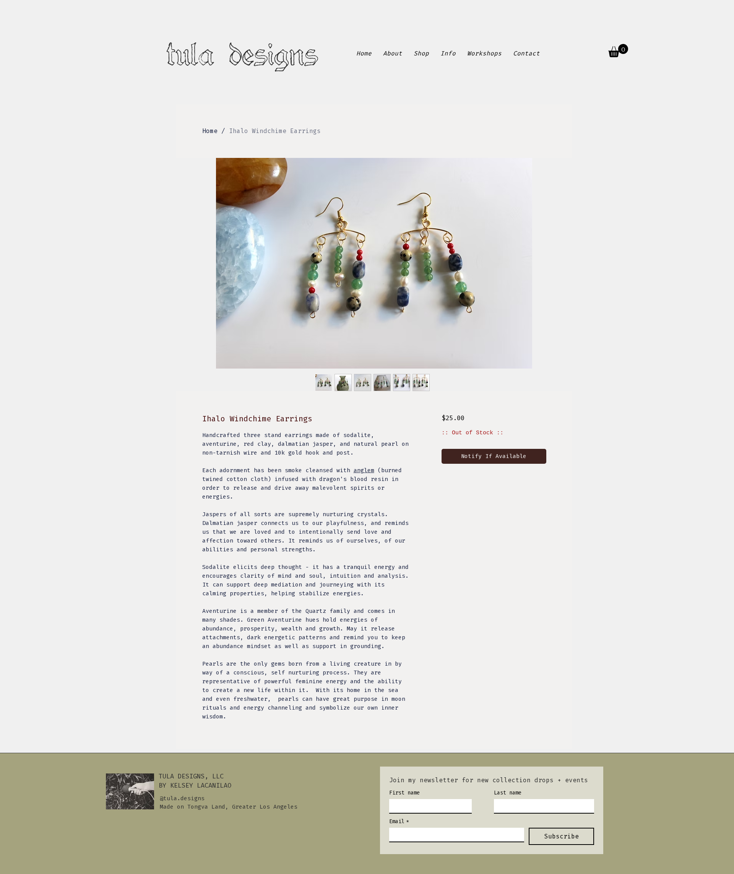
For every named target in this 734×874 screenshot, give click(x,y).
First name (404, 793)
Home (210, 131)
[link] (618, 50)
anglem (364, 470)
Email (399, 821)
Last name (507, 793)
